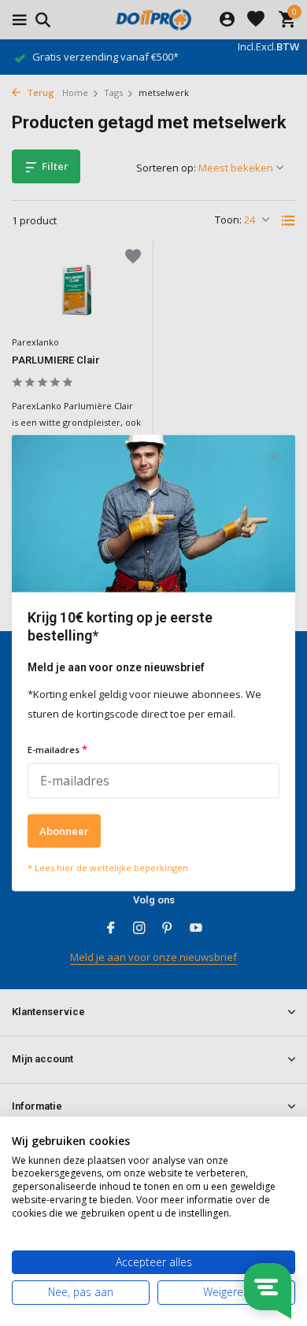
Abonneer (64, 830)
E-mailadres (57, 748)
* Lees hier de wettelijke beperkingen (108, 867)
